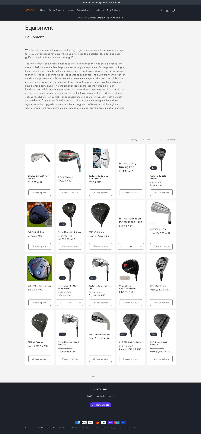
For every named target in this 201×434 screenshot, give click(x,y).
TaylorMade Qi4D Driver (69, 232)
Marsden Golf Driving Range (42, 428)
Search (110, 395)
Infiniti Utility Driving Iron (127, 165)
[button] (56, 10)
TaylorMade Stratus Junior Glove (98, 177)
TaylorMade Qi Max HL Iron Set (69, 343)
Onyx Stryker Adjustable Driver (127, 287)
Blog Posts (100, 395)
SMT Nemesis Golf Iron (99, 334)
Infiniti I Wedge (65, 177)
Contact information (132, 427)
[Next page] (108, 375)
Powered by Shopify (60, 428)
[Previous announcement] (26, 2)
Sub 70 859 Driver (36, 232)
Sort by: (134, 139)
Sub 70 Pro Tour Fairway (39, 286)
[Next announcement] (175, 2)
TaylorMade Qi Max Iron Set (100, 287)
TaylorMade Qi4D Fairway (158, 177)
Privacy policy (88, 427)
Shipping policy (116, 427)
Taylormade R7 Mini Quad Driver (67, 287)
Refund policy (76, 427)
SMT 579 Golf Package (130, 342)
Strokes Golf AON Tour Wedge (38, 177)
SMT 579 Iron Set (158, 229)
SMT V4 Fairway (35, 342)
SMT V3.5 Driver (96, 232)
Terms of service (102, 427)
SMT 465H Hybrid (158, 286)
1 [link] (93, 374)
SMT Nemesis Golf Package (158, 343)
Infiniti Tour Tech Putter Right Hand (130, 220)
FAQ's (90, 395)
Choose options (39, 192)
